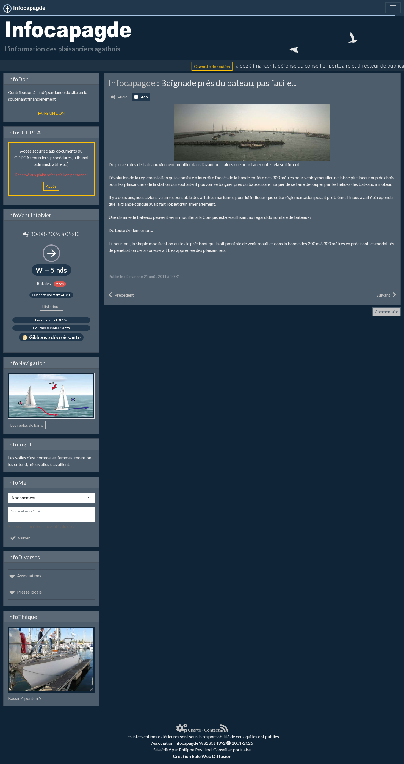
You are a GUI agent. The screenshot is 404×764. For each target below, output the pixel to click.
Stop (143, 97)
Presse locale (29, 591)
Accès (51, 186)
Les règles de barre (26, 425)
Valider (24, 538)
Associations (29, 575)
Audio (122, 97)
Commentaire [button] (386, 311)
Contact (212, 729)
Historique (51, 306)
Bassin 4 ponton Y (24, 698)
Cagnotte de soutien (195, 66)
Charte (194, 729)
